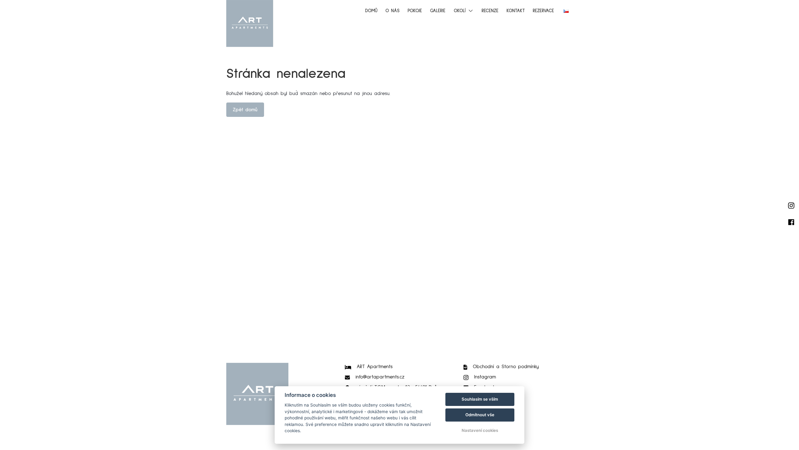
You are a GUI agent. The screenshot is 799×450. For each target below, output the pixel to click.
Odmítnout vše (479, 414)
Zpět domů (245, 109)
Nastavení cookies (480, 430)
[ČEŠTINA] (566, 11)
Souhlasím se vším (480, 399)
